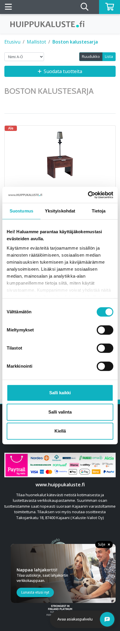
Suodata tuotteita (63, 71)
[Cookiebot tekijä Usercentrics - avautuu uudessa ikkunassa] (87, 195)
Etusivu (12, 42)
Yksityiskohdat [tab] (60, 210)
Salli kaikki (60, 392)
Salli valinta (60, 411)
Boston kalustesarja (75, 42)
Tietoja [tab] (99, 210)
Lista (109, 56)
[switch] (105, 330)
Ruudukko (91, 56)
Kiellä (60, 430)
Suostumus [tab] (21, 210)
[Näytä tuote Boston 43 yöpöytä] (60, 155)
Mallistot (36, 42)
